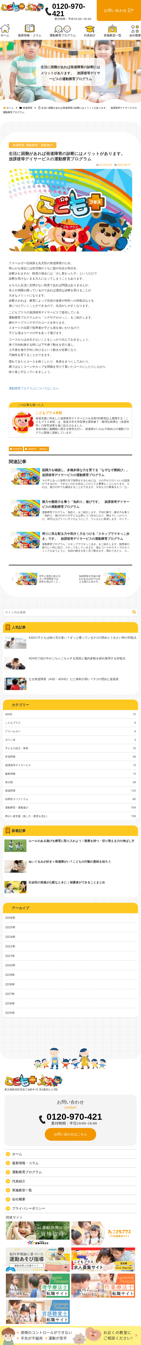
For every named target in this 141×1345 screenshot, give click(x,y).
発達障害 (18, 145)
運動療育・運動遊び (39, 145)
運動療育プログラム (27, 1172)
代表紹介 (18, 1181)
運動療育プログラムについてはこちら (34, 388)
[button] (134, 612)
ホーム (17, 1154)
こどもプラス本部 (49, 413)
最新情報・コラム (25, 1163)
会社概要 (18, 1199)
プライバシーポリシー (28, 1208)
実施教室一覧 (22, 1190)
